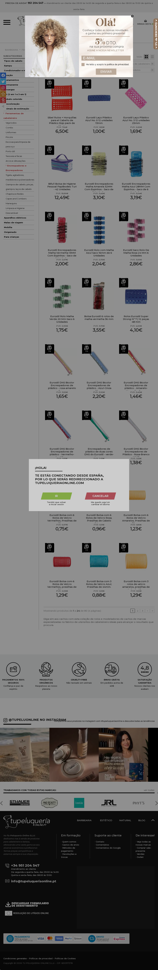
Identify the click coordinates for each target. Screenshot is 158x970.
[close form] (132, 16)
